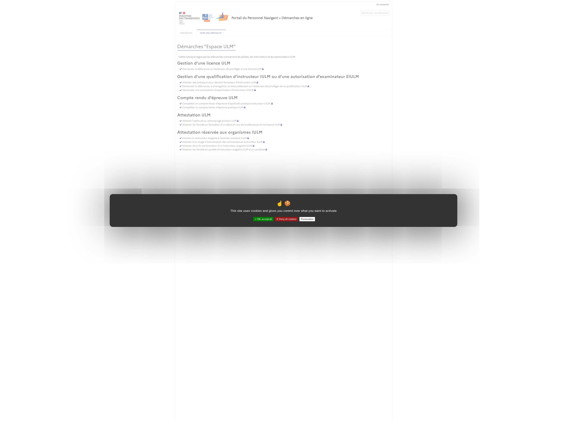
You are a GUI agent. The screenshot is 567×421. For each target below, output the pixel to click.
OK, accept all (264, 219)
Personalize (307, 219)
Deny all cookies (287, 219)
